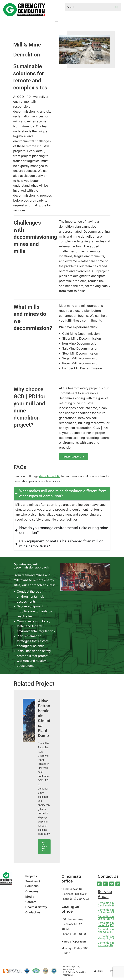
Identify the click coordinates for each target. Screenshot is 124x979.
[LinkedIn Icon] (99, 884)
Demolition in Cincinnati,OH (106, 904)
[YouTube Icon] (111, 884)
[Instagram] (105, 884)
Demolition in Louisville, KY (106, 924)
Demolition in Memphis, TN (106, 937)
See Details (43, 846)
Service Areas (105, 894)
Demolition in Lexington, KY (106, 917)
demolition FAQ (49, 476)
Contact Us (108, 876)
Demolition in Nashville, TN (106, 931)
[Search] (116, 7)
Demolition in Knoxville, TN (106, 944)
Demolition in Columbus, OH (106, 911)
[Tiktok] (117, 884)
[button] (56, 22)
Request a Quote (72, 457)
